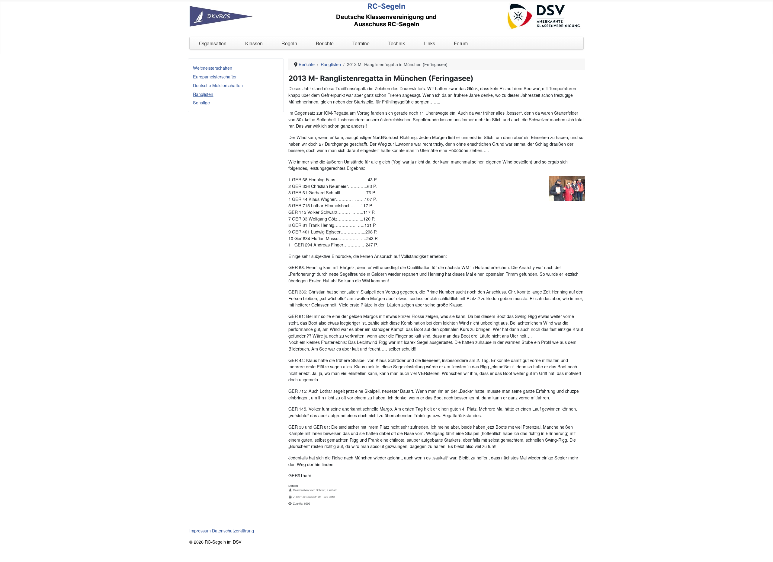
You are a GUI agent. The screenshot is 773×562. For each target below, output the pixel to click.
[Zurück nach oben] (763, 551)
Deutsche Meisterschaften (218, 85)
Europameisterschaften (215, 76)
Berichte (325, 43)
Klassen (254, 43)
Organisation (212, 43)
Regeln (289, 43)
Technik (396, 43)
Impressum (200, 530)
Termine (361, 43)
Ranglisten (203, 94)
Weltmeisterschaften (212, 68)
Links (429, 43)
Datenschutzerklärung (233, 530)
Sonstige (201, 102)
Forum (461, 43)
